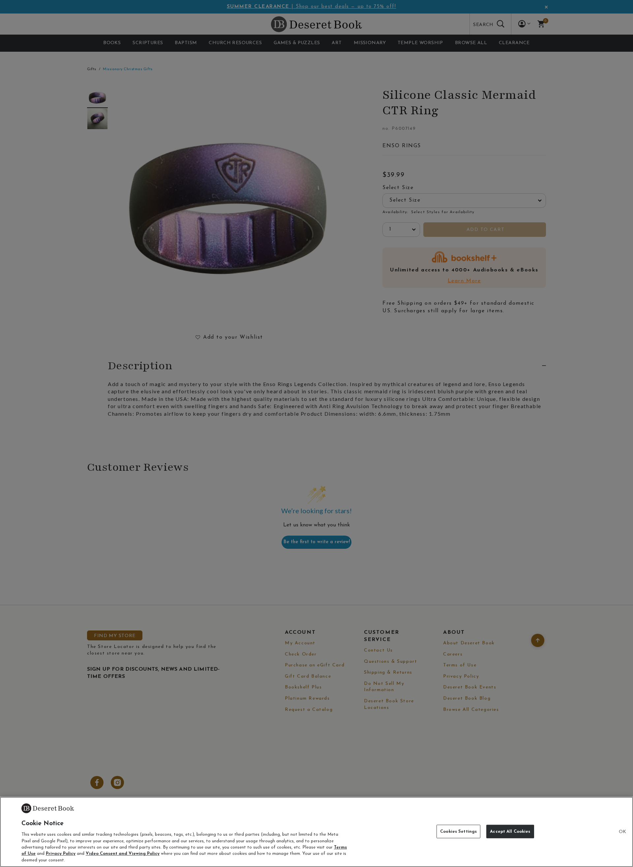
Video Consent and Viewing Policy (123, 854)
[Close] (622, 832)
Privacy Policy (60, 854)
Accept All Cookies (510, 831)
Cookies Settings (458, 831)
